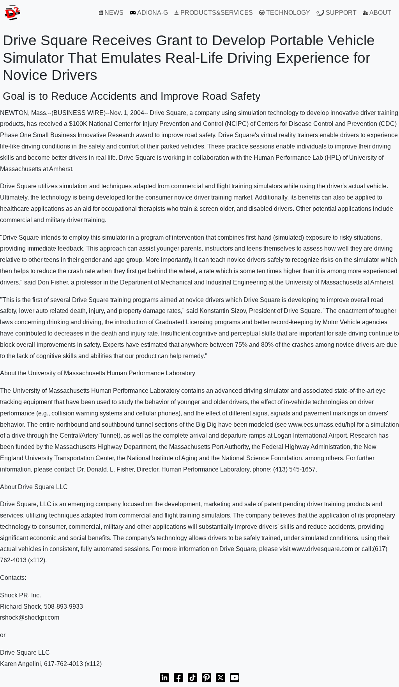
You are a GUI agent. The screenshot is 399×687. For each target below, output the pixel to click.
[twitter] (220, 677)
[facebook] (178, 677)
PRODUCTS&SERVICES (216, 12)
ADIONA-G (152, 12)
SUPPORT (340, 12)
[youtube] (234, 677)
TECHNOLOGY (287, 12)
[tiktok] (192, 677)
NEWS (113, 12)
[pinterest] (206, 677)
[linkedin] (164, 677)
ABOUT (379, 12)
